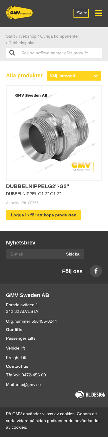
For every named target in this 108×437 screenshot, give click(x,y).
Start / (11, 36)
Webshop (28, 36)
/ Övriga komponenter (58, 36)
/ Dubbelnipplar (20, 42)
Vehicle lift (15, 348)
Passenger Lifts (20, 338)
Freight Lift (16, 357)
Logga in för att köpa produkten (43, 215)
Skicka (73, 254)
